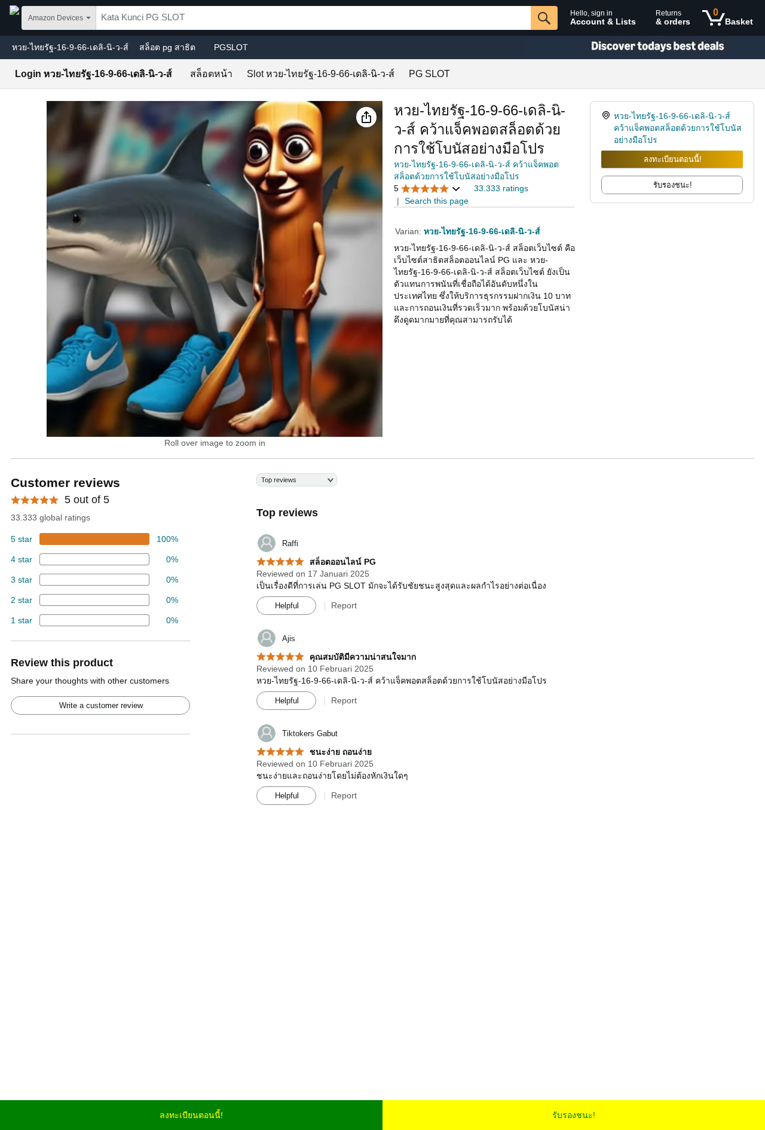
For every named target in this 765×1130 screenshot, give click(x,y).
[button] (366, 117)
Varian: (409, 231)
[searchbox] (313, 18)
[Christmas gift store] (645, 47)
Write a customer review (101, 705)
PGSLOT (231, 47)
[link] (607, 128)
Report (344, 605)
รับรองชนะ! (573, 1115)
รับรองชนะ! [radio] (672, 184)
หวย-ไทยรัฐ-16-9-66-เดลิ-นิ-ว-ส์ (70, 47)
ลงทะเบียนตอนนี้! (673, 159)
